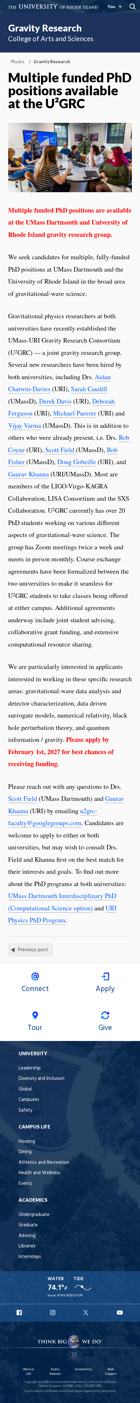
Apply (105, 989)
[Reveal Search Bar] (132, 6)
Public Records (55, 1371)
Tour (35, 1028)
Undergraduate (34, 1215)
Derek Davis (55, 401)
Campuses (29, 1100)
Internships (30, 1257)
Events (25, 1183)
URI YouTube (120, 1312)
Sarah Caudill (89, 388)
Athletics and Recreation (44, 1162)
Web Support (111, 1371)
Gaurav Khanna (28, 474)
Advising (27, 1236)
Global (25, 1089)
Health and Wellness (39, 1173)
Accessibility (83, 1369)
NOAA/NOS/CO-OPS (70, 1295)
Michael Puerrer (74, 413)
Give (105, 1028)
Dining (25, 1152)
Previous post (33, 950)
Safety (25, 1110)
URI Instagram (53, 1312)
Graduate (28, 1225)
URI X (86, 1312)
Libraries (27, 1246)
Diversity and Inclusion (41, 1078)
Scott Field (60, 449)
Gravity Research (45, 27)
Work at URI (28, 1371)
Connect (35, 989)
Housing (27, 1141)
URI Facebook (20, 1312)
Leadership (30, 1068)
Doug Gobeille (76, 461)
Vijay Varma (24, 425)
